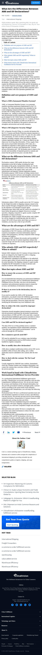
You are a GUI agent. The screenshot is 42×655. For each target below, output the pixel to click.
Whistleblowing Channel (32, 635)
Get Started (36, 2)
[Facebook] (12, 605)
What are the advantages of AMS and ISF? (17, 52)
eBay (23, 644)
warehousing (7, 555)
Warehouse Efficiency (10, 562)
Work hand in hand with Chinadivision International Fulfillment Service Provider (20, 63)
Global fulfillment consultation (22, 646)
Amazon (10, 644)
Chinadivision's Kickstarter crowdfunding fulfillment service (19, 511)
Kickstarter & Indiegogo (7, 646)
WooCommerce (30, 644)
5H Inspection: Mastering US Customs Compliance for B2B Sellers (18, 485)
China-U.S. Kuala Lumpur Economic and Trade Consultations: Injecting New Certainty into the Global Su (21, 492)
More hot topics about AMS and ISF (15, 60)
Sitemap (27, 651)
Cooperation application (17, 635)
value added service (9, 559)
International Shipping (14, 19)
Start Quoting (12, 525)
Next (37, 432)
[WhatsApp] (25, 605)
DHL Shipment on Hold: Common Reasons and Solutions (21, 505)
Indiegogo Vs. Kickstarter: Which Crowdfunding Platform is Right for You (21, 499)
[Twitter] (17, 605)
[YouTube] (29, 605)
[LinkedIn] (21, 605)
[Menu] (3, 2)
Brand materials (5, 635)
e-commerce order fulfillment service (16, 547)
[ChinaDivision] (12, 2)
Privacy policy (5, 638)
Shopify (3, 644)
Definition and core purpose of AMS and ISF (18, 45)
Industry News (17, 15)
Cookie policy (15, 638)
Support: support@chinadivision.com (21, 599)
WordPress (16, 644)
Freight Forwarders (9, 543)
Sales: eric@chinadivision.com (21, 601)
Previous (27, 432)
